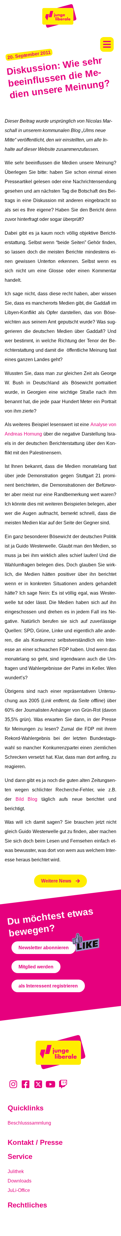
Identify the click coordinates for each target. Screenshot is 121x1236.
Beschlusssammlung (29, 1122)
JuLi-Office (19, 1190)
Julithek (16, 1171)
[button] (107, 44)
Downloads (19, 1180)
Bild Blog (27, 799)
